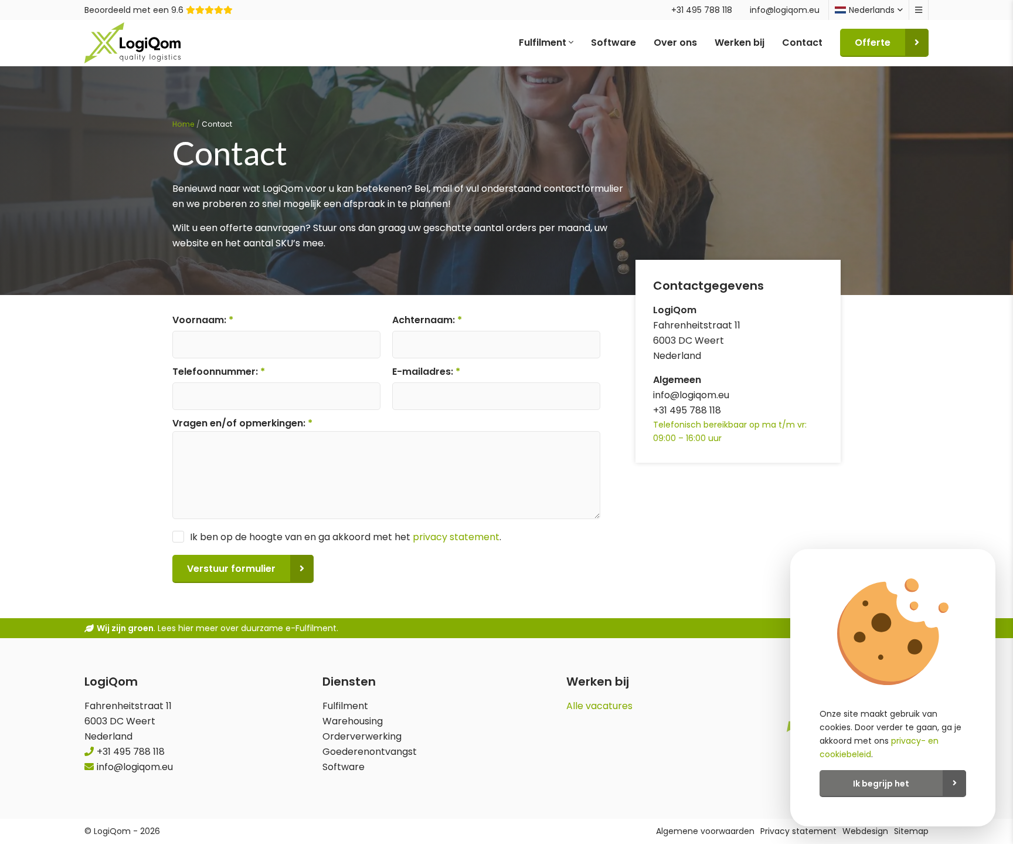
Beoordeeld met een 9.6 (135, 10)
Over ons (675, 42)
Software (613, 42)
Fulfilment (544, 42)
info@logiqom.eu (785, 10)
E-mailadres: (426, 371)
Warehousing (352, 721)
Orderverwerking (362, 736)
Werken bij (739, 42)
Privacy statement (798, 831)
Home (183, 124)
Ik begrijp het (881, 783)
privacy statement (456, 537)
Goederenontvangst (369, 751)
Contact (802, 42)
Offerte (872, 42)
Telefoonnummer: (218, 371)
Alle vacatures (599, 706)
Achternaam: (427, 320)
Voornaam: (202, 320)
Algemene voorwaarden (705, 831)
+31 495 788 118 (701, 10)
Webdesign (865, 831)
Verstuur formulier (231, 568)
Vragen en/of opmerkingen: (242, 423)
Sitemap (911, 831)
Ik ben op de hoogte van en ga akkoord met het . (345, 537)
